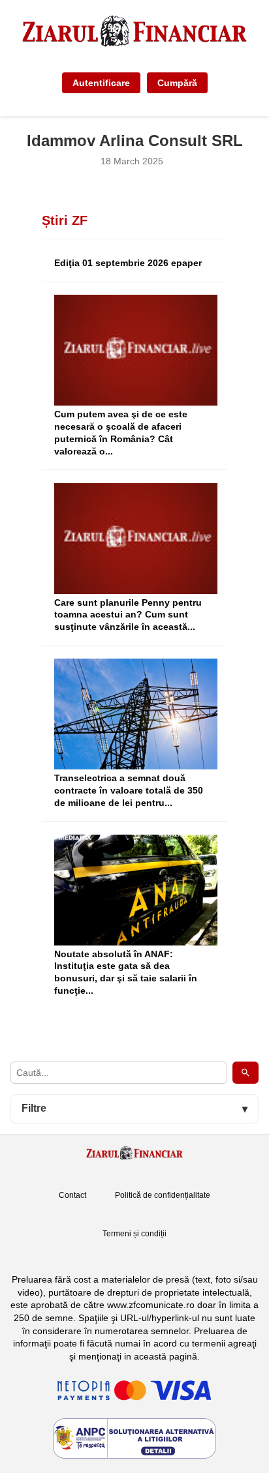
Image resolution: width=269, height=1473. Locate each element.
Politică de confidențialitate (162, 1195)
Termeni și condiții (134, 1233)
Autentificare (101, 83)
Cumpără (177, 83)
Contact (72, 1195)
